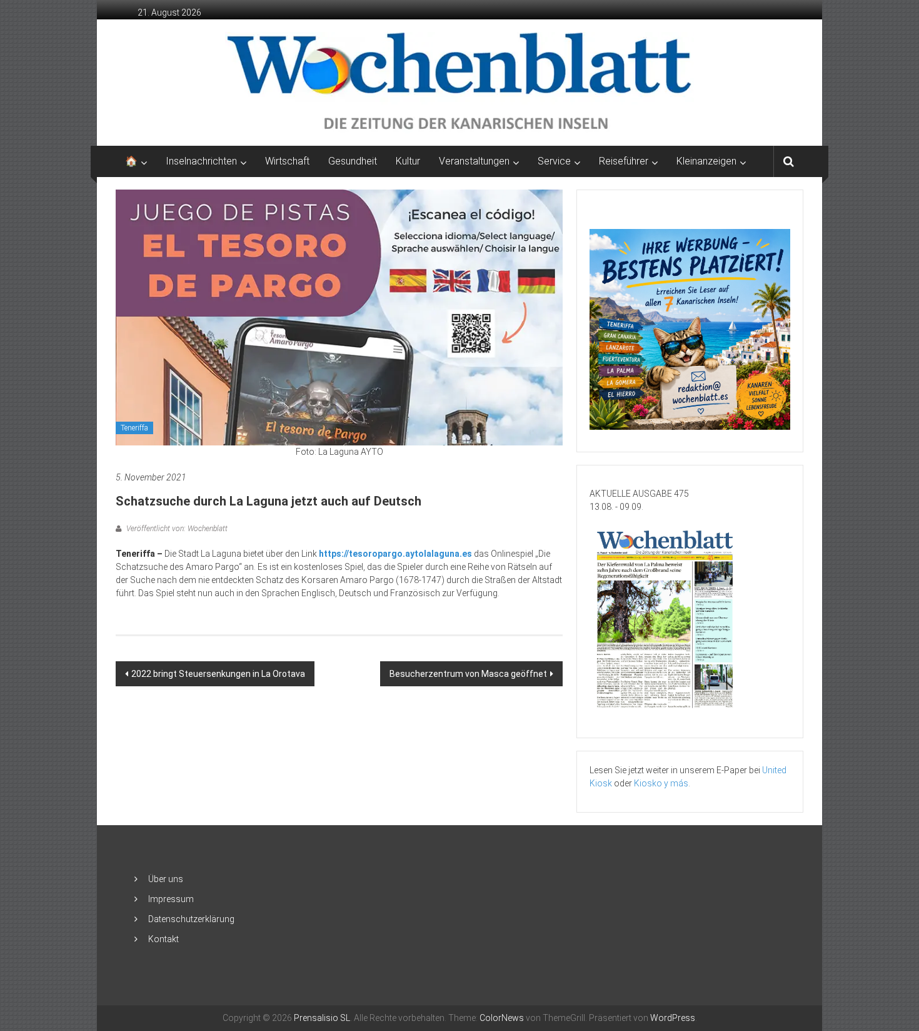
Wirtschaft (287, 161)
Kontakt (163, 939)
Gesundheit (352, 161)
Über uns (165, 879)
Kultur (408, 161)
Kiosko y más (661, 783)
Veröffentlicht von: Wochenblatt (176, 528)
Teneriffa (134, 428)
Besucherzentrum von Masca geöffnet (468, 674)
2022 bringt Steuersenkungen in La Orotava (218, 674)
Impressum (171, 899)
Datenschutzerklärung (191, 919)
